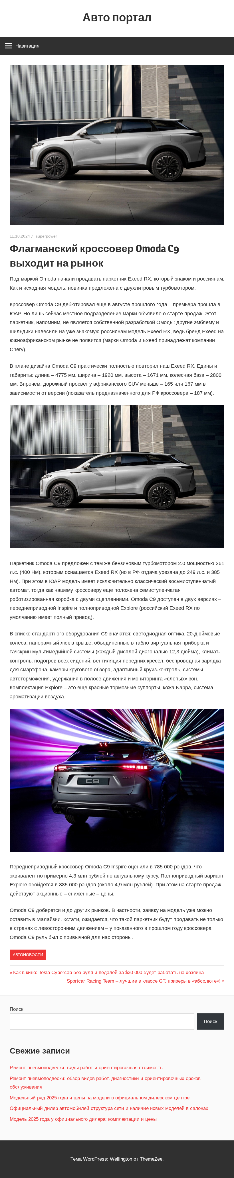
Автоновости (28, 954)
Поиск (16, 1009)
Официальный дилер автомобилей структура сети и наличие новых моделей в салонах (109, 1108)
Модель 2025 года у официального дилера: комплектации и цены (83, 1119)
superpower (46, 236)
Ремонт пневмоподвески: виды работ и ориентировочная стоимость (86, 1067)
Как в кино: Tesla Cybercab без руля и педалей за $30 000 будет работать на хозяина (108, 972)
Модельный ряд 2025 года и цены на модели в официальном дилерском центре (99, 1098)
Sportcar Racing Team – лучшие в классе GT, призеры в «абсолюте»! (144, 981)
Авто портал (117, 17)
